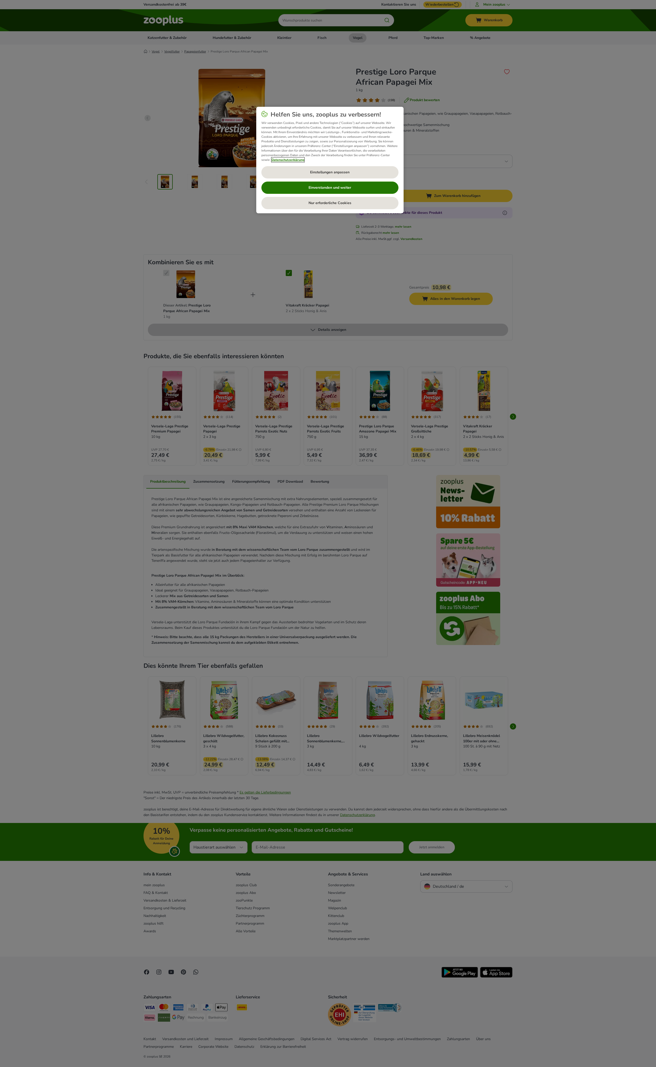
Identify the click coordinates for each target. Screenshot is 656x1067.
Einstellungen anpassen (330, 172)
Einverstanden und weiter (330, 187)
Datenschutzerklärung (288, 160)
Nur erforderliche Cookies (330, 202)
